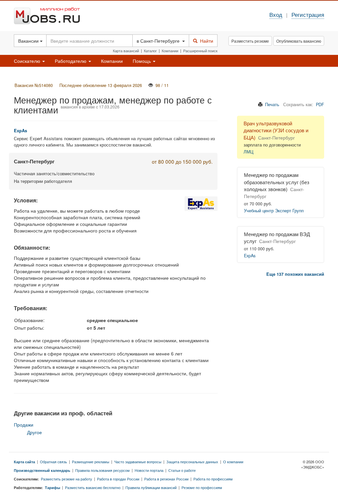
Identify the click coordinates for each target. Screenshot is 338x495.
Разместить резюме (250, 41)
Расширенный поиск (200, 50)
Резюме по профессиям (202, 487)
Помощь (142, 61)
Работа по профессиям (213, 478)
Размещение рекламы (90, 461)
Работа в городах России (118, 478)
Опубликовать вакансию (298, 41)
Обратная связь (53, 461)
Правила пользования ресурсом (102, 470)
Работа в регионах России (166, 478)
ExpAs (249, 256)
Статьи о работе (182, 470)
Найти (205, 40)
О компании (233, 461)
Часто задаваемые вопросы (137, 461)
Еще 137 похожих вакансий (295, 274)
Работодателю (71, 61)
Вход (275, 15)
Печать (272, 104)
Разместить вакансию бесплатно (92, 487)
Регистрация (307, 15)
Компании (170, 50)
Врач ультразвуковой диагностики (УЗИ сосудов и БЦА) (276, 130)
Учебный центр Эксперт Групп (274, 211)
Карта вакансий (126, 50)
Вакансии (29, 40)
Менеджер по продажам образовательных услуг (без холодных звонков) (276, 181)
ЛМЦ (249, 152)
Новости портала (149, 470)
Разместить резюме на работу (66, 478)
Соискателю (28, 61)
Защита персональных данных (192, 461)
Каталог (150, 50)
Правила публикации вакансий (151, 487)
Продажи (23, 424)
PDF (320, 104)
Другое (34, 432)
